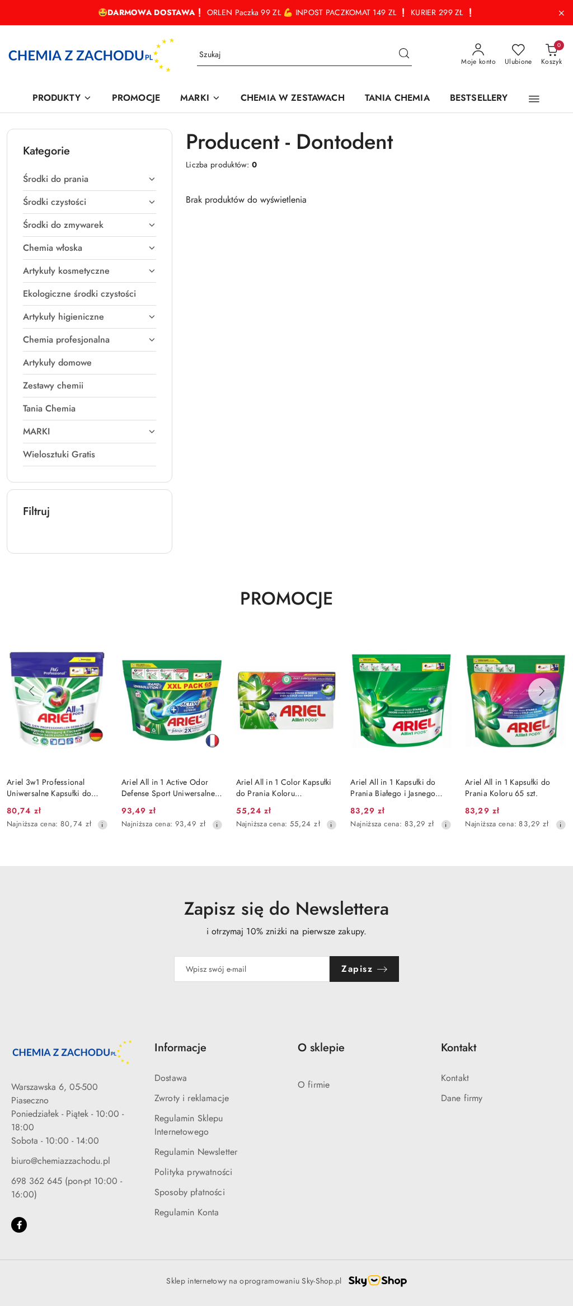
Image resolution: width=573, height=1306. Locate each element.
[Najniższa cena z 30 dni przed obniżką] (102, 824)
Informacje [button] (180, 1048)
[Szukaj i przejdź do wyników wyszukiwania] (404, 54)
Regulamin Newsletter (195, 1151)
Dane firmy (462, 1098)
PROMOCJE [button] (286, 598)
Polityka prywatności (193, 1171)
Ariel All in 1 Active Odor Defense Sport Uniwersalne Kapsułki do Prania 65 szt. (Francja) (168, 787)
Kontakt (455, 1077)
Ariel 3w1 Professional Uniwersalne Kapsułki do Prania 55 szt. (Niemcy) (49, 787)
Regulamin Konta (186, 1212)
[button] (534, 99)
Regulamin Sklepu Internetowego (188, 1125)
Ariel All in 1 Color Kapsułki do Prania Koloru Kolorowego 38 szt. (284, 787)
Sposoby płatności (189, 1192)
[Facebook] (19, 1225)
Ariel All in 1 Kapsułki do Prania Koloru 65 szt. (507, 787)
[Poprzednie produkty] (31, 691)
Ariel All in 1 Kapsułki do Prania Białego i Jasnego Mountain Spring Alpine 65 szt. (397, 787)
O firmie (314, 1084)
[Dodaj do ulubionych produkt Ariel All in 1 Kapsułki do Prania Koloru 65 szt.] (553, 646)
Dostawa (170, 1077)
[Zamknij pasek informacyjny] (561, 13)
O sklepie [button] (321, 1048)
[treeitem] (89, 179)
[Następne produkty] (542, 691)
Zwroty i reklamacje (191, 1098)
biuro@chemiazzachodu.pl (60, 1160)
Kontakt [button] (458, 1048)
